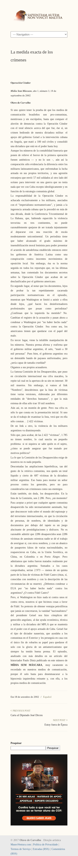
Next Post (59, 720)
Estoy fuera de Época (55, 724)
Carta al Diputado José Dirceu (27, 715)
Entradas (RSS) (41, 849)
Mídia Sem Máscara (21, 91)
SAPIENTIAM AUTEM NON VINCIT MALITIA (39, 15)
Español (47, 696)
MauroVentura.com (21, 844)
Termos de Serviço (21, 849)
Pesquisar (16, 743)
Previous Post (21, 710)
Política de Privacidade (45, 844)
